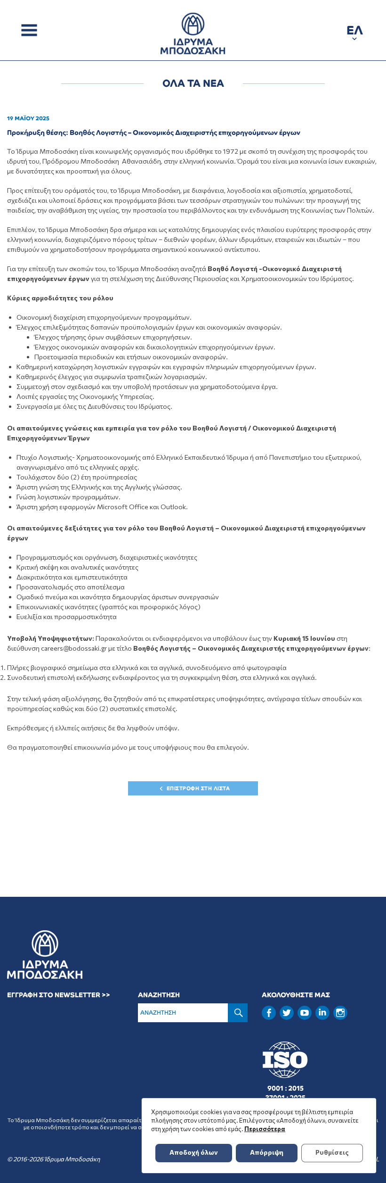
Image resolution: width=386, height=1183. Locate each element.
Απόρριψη (266, 1152)
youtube (305, 1013)
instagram (340, 1013)
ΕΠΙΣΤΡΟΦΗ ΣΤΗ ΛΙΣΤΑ (198, 788)
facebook (269, 1013)
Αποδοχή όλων (193, 1152)
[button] (355, 32)
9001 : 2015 (285, 1088)
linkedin (322, 1012)
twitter (287, 1013)
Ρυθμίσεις (332, 1152)
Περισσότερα (264, 1129)
